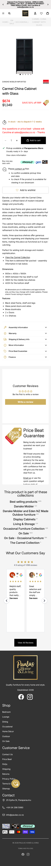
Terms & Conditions (11, 783)
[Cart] (47, 13)
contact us (19, 169)
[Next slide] (48, 4)
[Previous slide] (3, 4)
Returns (5, 774)
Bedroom (6, 712)
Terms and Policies (25, 848)
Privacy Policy (8, 779)
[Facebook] (23, 854)
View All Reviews (25, 642)
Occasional (22, 22)
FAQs (4, 764)
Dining (5, 721)
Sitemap (6, 788)
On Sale (11, 22)
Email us (27, 478)
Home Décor (8, 731)
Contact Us (7, 754)
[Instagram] (28, 854)
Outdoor (6, 736)
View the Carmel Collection (17, 257)
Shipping (6, 769)
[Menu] (3, 13)
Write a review (25, 401)
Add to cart (35, 140)
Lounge (5, 717)
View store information (16, 155)
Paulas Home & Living (29, 843)
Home (5, 22)
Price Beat (7, 759)
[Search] (9, 13)
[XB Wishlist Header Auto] (41, 13)
